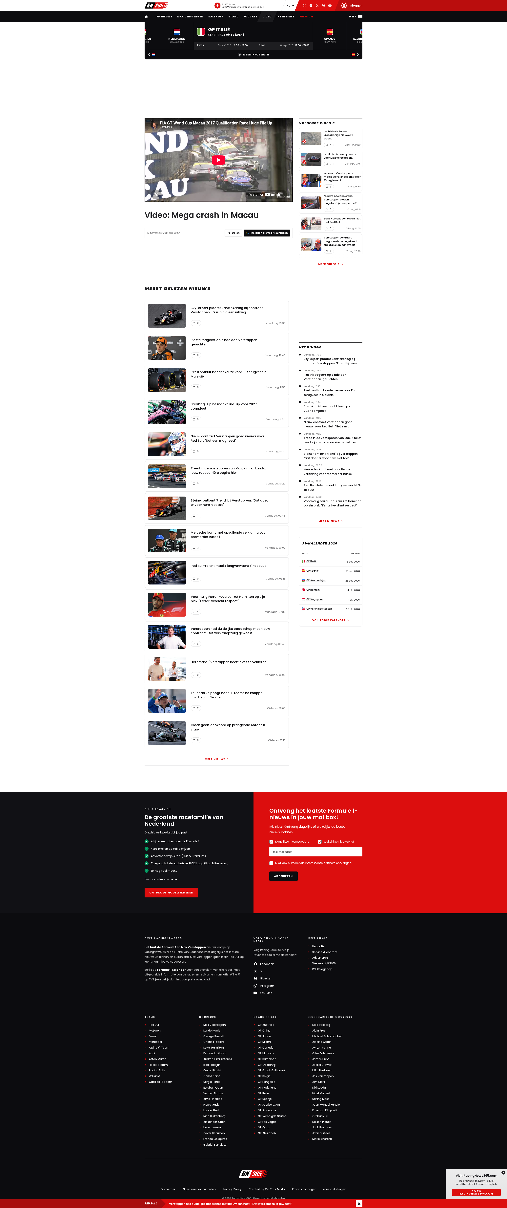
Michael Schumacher (327, 1036)
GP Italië (263, 1093)
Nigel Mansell (321, 1093)
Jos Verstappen (323, 1076)
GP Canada (266, 1047)
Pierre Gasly (211, 1104)
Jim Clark (318, 1082)
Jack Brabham (322, 1127)
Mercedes (156, 1042)
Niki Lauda (319, 1087)
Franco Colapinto (215, 1139)
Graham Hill (320, 1116)
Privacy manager (304, 1189)
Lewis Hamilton (213, 1047)
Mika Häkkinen (322, 1070)
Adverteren (320, 957)
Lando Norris (211, 1030)
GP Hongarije (266, 1082)
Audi (152, 1053)
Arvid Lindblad (212, 1099)
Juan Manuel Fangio (326, 1104)
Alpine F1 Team (159, 1047)
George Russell (213, 1036)
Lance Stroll (211, 1110)
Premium (306, 16)
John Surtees (321, 1133)
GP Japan (264, 1036)
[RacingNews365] (156, 5)
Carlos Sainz (211, 1076)
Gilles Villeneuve (323, 1053)
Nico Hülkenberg (214, 1116)
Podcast (250, 16)
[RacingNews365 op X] (317, 5)
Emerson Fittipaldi (324, 1110)
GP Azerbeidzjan (269, 1104)
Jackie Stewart (322, 1065)
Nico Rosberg (321, 1025)
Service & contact (324, 952)
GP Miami (264, 1042)
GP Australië (266, 1025)
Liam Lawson (212, 1127)
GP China (264, 1030)
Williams (154, 1076)
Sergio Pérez (211, 1082)
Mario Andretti (322, 1139)
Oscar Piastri (212, 1070)
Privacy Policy (232, 1189)
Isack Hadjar (211, 1065)
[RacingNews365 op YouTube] (330, 5)
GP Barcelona (267, 1059)
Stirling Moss (320, 1099)
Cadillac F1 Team (160, 1082)
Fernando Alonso (214, 1053)
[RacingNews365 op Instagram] (304, 5)
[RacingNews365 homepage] (147, 16)
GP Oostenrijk (267, 1065)
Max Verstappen (190, 16)
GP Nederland (267, 1087)
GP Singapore (267, 1110)
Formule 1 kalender (171, 970)
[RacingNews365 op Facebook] (311, 5)
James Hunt (320, 1059)
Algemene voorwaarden (199, 1189)
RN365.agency (322, 969)
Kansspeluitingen (334, 1189)
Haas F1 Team (158, 1065)
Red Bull (154, 1025)
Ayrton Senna (321, 1047)
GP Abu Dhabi (267, 1133)
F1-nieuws (164, 16)
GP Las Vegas (267, 1122)
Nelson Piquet (321, 1122)
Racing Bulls (157, 1070)
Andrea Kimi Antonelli (218, 1059)
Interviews (285, 16)
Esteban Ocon (213, 1087)
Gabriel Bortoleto (215, 1144)
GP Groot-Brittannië (271, 1070)
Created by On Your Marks (267, 1189)
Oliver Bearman (214, 1133)
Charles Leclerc (214, 1042)
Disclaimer (168, 1189)
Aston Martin (157, 1059)
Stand (233, 16)
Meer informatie (256, 54)
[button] (176, 36)
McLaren (155, 1030)
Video (267, 16)
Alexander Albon (214, 1122)
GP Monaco (266, 1053)
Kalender (216, 16)
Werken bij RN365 (324, 963)
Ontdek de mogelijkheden (171, 892)
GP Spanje (265, 1099)
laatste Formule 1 (163, 947)
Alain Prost (319, 1030)
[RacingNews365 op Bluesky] (323, 5)
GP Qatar (264, 1127)
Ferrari (153, 1036)
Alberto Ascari (321, 1042)
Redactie (318, 946)
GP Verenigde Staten (272, 1116)
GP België (264, 1076)
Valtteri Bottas (213, 1093)
